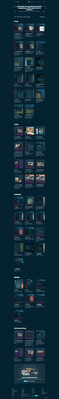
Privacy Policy (22, 397)
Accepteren (36, 395)
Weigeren (32, 395)
